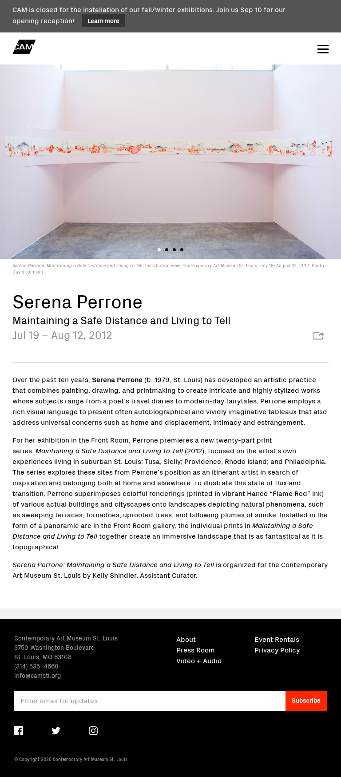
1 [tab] (159, 249)
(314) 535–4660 (36, 665)
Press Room (195, 649)
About (186, 639)
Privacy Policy (277, 649)
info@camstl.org (37, 675)
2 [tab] (166, 249)
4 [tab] (181, 249)
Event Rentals (276, 639)
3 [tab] (174, 249)
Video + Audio (199, 660)
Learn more (103, 20)
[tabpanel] (170, 169)
